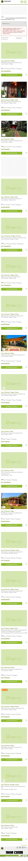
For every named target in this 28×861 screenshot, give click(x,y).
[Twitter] (20, 848)
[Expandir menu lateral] (25, 2)
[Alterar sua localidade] (22, 2)
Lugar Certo (2, 1)
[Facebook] (17, 848)
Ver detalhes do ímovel (11, 75)
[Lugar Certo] (2, 848)
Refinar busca (6, 23)
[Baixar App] (9, 853)
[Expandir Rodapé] (14, 856)
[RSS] (24, 848)
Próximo (23, 845)
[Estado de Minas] (7, 1)
